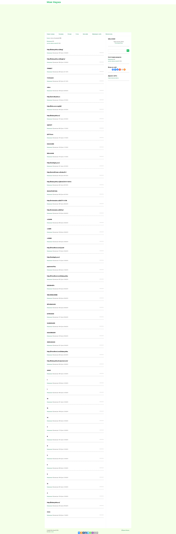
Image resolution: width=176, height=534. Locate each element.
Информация (49, 41)
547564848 (50, 314)
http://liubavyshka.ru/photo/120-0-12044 (59, 181)
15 (47, 408)
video (48, 87)
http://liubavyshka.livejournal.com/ (57, 361)
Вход (122, 43)
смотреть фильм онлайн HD (52, 43)
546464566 (50, 144)
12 (47, 483)
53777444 (50, 134)
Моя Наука (54, 2)
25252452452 (51, 342)
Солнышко (50, 78)
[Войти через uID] (113, 70)
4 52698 (49, 219)
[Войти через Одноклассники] (124, 70)
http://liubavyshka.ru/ (53, 115)
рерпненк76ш (51, 266)
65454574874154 (52, 191)
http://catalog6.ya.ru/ (53, 163)
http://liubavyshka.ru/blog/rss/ (56, 59)
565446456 (50, 153)
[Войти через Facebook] (117, 70)
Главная (48, 38)
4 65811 (49, 229)
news (48, 512)
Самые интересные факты (113, 78)
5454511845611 (51, 332)
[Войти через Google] (122, 70)
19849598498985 (52, 295)
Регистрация (117, 43)
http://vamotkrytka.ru (53, 97)
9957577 (49, 125)
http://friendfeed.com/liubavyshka (57, 276)
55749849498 (51, 304)
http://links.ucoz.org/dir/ (54, 106)
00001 (49, 370)
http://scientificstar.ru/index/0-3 (56, 172)
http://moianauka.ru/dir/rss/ (55, 210)
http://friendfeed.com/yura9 (55, 247)
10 (47, 398)
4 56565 (49, 238)
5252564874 (50, 285)
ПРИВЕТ (49, 68)
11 (47, 446)
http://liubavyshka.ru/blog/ (55, 49)
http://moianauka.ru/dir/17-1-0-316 (57, 200)
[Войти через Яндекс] (120, 70)
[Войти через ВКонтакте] (115, 70)
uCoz (53, 531)
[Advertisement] (88, 18)
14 (47, 417)
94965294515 (51, 323)
